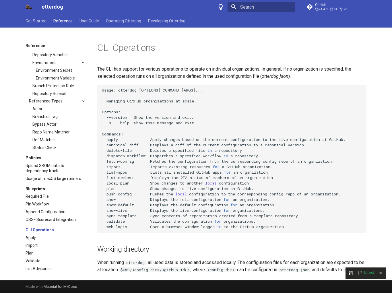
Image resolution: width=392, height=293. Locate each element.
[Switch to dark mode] (220, 7)
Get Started (36, 21)
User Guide (89, 21)
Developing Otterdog (166, 21)
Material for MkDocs (60, 286)
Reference (63, 21)
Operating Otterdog (123, 21)
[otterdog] (29, 7)
